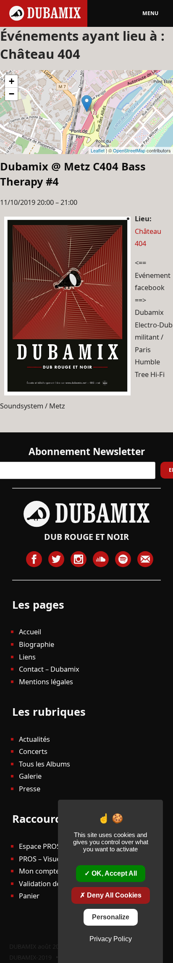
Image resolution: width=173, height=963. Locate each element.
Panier (29, 895)
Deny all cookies (113, 895)
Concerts (33, 751)
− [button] (11, 94)
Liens (27, 657)
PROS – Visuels (42, 859)
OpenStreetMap (129, 150)
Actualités (34, 739)
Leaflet (98, 150)
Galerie (30, 776)
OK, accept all (113, 873)
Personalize (110, 917)
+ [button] (11, 81)
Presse (29, 788)
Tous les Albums (44, 764)
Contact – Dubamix (49, 669)
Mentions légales (46, 681)
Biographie (36, 644)
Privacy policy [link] (110, 938)
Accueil (30, 631)
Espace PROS (39, 846)
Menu (150, 13)
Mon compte (39, 871)
